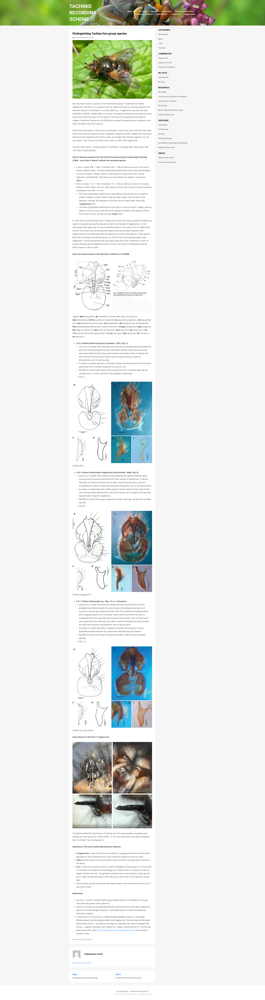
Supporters (162, 14)
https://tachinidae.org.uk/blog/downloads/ (115, 930)
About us (131, 11)
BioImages (162, 92)
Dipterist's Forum (165, 62)
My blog (161, 82)
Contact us (176, 14)
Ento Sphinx (163, 125)
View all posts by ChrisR (81, 963)
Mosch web (162, 105)
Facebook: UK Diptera (166, 67)
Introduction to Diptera (167, 101)
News (160, 39)
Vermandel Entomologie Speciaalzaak (172, 143)
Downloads (167, 11)
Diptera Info (163, 58)
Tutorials (143, 11)
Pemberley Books (165, 138)
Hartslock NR (163, 77)
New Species (82, 939)
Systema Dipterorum (166, 114)
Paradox (161, 134)
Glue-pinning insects (166, 157)
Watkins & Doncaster (166, 147)
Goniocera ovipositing (166, 162)
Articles (154, 11)
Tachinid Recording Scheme (82, 12)
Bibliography (190, 14)
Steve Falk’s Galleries (185, 11)
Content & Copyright (144, 14)
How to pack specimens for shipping (172, 96)
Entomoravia (163, 129)
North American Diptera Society (170, 110)
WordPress (148, 994)
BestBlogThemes (131, 994)
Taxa (160, 43)
